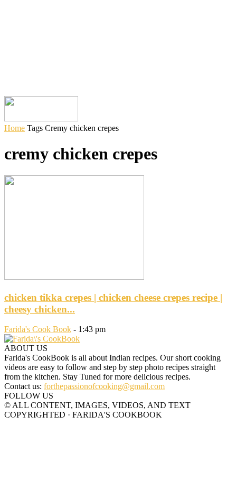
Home (14, 128)
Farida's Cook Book (37, 329)
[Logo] (41, 118)
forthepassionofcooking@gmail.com (104, 386)
